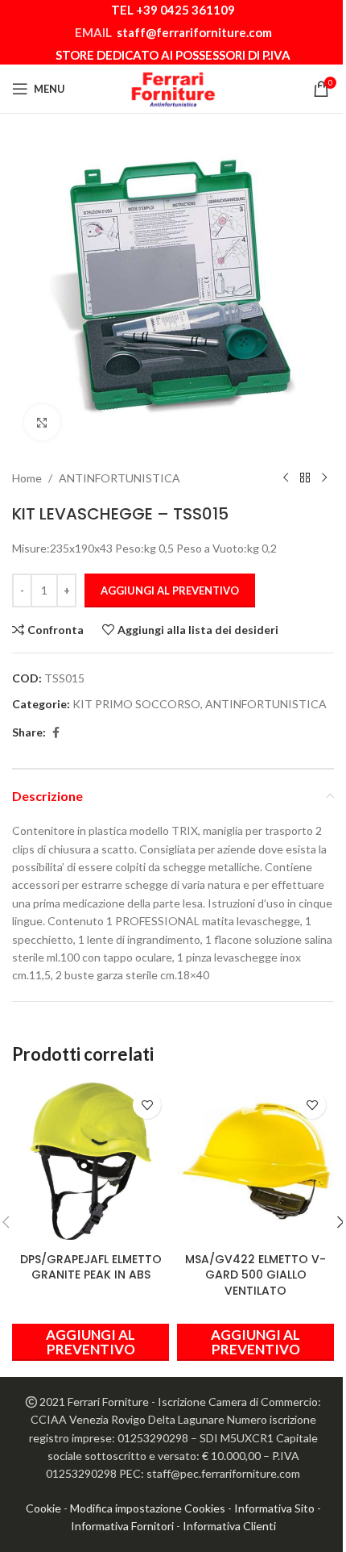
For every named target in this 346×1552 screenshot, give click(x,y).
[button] (90, 1342)
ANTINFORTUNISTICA (119, 478)
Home (27, 478)
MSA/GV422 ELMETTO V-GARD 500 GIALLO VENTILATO (255, 1275)
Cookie (43, 1508)
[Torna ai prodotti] (305, 478)
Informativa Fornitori (122, 1526)
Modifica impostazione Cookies (147, 1508)
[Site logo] (173, 87)
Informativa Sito (274, 1508)
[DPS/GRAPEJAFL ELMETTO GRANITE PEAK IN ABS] (90, 1161)
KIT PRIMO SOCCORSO (136, 704)
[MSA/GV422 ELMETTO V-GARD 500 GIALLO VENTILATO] (255, 1161)
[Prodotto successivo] (324, 478)
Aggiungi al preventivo (170, 590)
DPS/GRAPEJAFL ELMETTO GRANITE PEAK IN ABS (91, 1267)
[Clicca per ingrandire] (42, 422)
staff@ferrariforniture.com (194, 32)
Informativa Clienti (229, 1526)
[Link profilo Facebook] (55, 733)
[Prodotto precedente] (285, 478)
